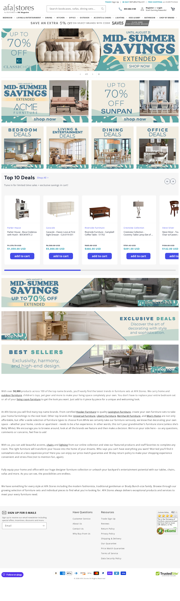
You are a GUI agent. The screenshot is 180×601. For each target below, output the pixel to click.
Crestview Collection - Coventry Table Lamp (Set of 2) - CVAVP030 (138, 233)
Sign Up (112, 2)
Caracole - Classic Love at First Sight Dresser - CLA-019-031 (60, 233)
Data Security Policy (111, 558)
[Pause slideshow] (100, 74)
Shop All (41, 177)
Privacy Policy (108, 533)
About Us (77, 523)
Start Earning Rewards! (156, 10)
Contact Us (78, 528)
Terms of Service (109, 553)
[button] (172, 9)
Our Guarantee (108, 543)
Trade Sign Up (108, 518)
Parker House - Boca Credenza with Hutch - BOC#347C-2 (22, 233)
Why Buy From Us (81, 533)
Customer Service (82, 518)
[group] (90, 49)
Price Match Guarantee (113, 548)
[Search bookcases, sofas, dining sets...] (102, 9)
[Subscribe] (43, 525)
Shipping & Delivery (111, 538)
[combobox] (76, 9)
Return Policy (108, 528)
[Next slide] (93, 74)
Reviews (105, 523)
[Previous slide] (80, 74)
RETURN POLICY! (133, 2)
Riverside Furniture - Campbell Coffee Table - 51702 (99, 233)
